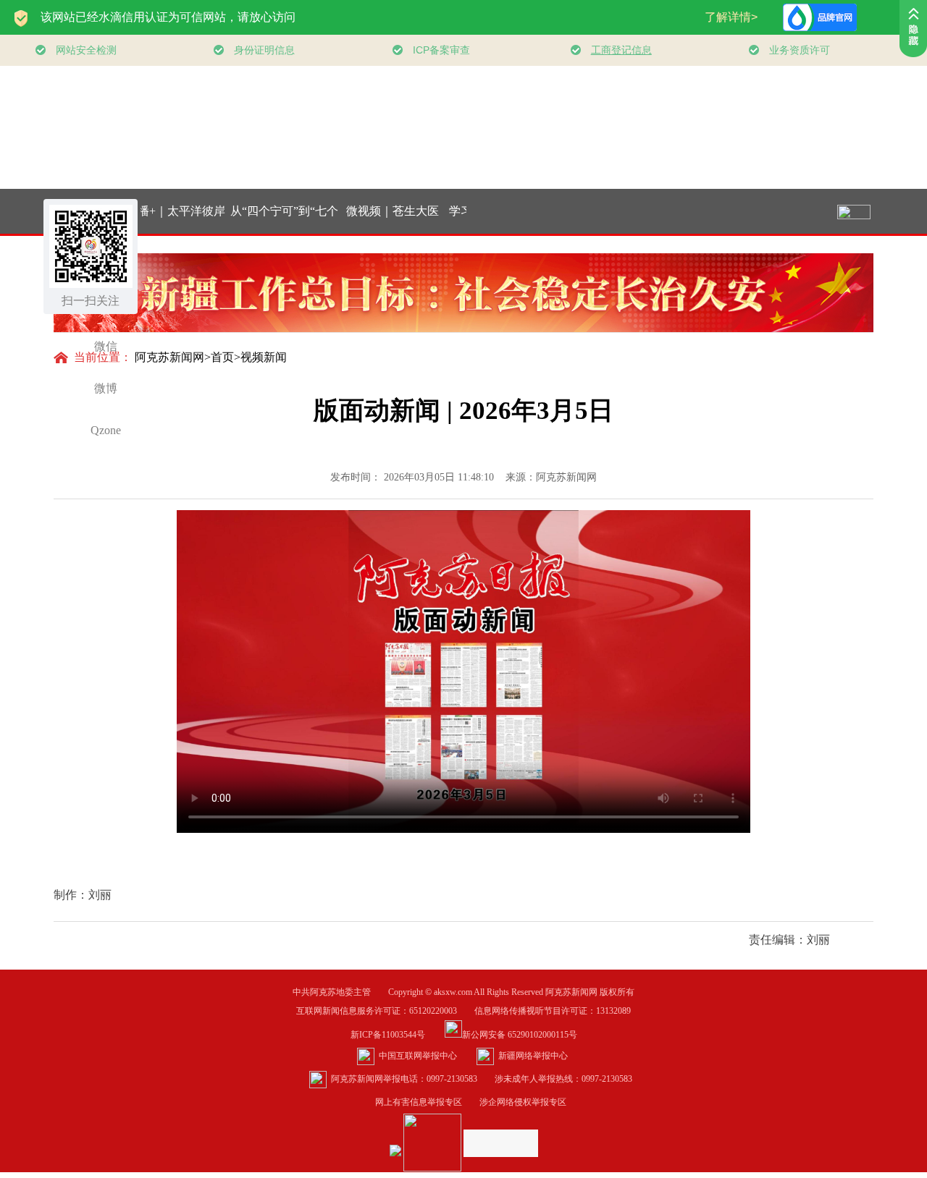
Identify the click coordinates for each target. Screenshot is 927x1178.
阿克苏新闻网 (169, 357)
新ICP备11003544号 (396, 1035)
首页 (222, 357)
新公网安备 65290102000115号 (519, 1035)
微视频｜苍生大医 (370, 211)
